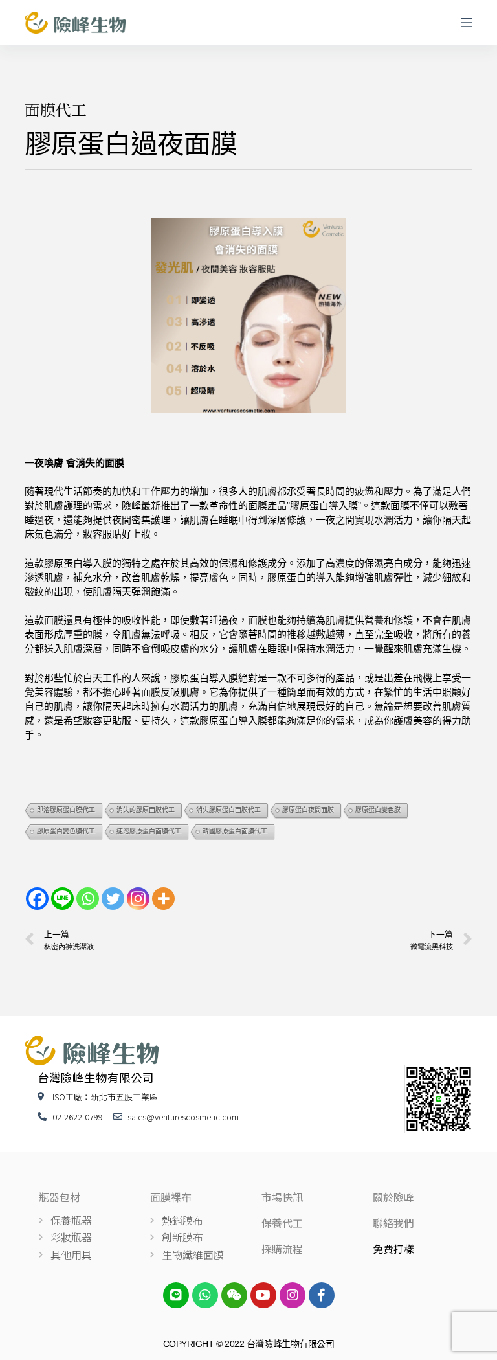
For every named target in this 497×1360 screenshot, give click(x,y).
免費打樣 (393, 1248)
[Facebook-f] (322, 1295)
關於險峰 (393, 1197)
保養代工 (282, 1222)
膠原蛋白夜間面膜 (308, 809)
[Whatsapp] (87, 898)
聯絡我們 (393, 1222)
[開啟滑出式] (466, 22)
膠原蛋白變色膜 (378, 809)
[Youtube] (263, 1295)
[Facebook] (37, 898)
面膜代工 (56, 109)
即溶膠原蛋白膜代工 (66, 809)
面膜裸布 (171, 1197)
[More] (163, 898)
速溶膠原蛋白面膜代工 (148, 831)
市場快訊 (282, 1197)
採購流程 (282, 1248)
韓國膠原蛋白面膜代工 (235, 831)
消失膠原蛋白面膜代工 (228, 809)
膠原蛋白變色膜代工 (66, 831)
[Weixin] (234, 1295)
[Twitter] (113, 898)
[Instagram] (138, 898)
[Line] (62, 898)
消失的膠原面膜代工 (145, 809)
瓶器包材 (59, 1197)
